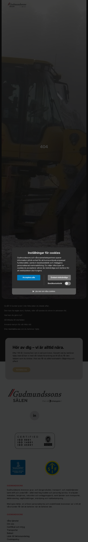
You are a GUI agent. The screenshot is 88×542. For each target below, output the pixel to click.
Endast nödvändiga (59, 277)
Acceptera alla (29, 277)
